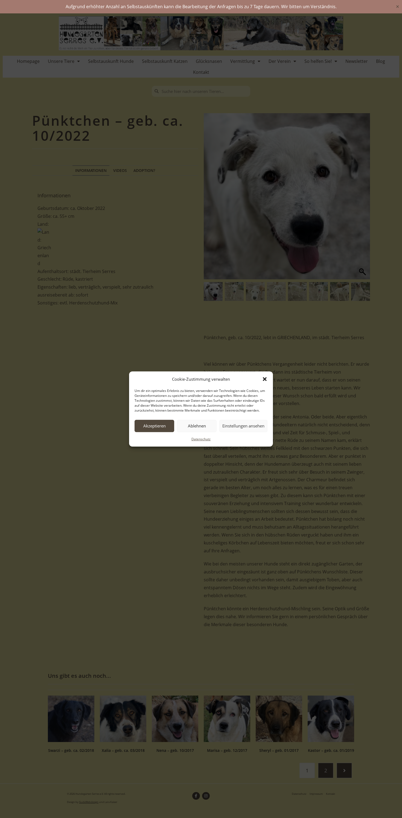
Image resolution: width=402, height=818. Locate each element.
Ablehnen (197, 426)
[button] (264, 379)
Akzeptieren (154, 426)
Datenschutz (201, 439)
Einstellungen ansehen (243, 426)
